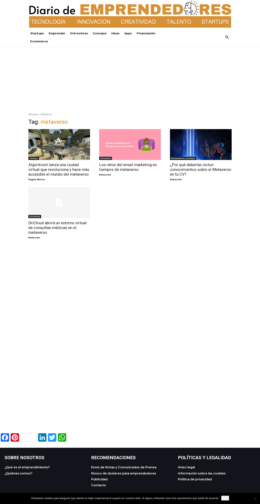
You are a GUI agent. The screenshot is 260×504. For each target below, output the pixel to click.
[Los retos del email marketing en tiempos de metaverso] (130, 144)
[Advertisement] (130, 73)
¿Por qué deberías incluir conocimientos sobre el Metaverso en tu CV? (200, 169)
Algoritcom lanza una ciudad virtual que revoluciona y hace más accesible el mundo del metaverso (58, 169)
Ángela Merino (36, 179)
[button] (227, 37)
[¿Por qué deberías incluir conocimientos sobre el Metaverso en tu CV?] (201, 144)
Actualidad (105, 158)
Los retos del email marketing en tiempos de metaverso (128, 167)
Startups (34, 158)
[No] (255, 498)
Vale (225, 498)
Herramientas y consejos (183, 158)
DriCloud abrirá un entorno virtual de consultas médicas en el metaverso (57, 228)
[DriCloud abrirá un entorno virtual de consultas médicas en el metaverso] (59, 202)
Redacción (105, 174)
